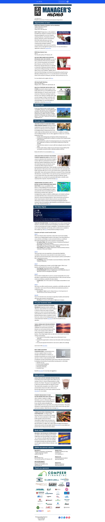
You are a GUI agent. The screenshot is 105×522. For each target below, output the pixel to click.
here (52, 78)
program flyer (48, 48)
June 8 (36, 274)
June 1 (36, 234)
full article (50, 318)
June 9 (36, 284)
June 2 (36, 251)
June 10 (36, 295)
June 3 (36, 264)
